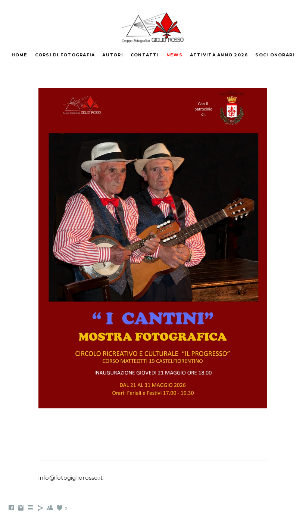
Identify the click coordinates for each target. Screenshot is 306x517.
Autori (112, 54)
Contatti (145, 54)
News (174, 54)
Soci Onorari (274, 54)
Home (20, 54)
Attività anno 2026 (219, 54)
